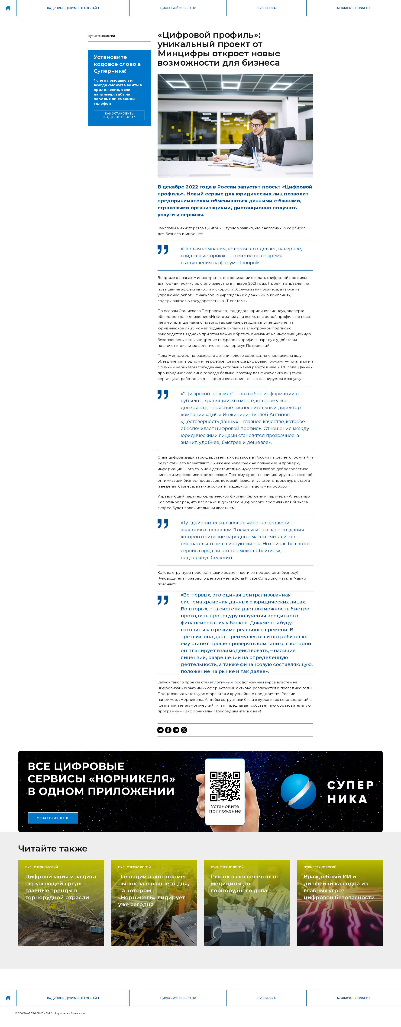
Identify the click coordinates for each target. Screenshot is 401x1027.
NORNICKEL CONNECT (353, 8)
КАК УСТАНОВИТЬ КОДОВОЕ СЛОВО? (119, 115)
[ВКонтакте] (160, 730)
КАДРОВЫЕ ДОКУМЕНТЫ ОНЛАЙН (73, 8)
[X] (184, 730)
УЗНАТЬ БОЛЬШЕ (53, 818)
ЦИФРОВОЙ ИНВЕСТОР (178, 8)
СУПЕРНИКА (266, 8)
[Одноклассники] (168, 730)
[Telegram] (176, 730)
